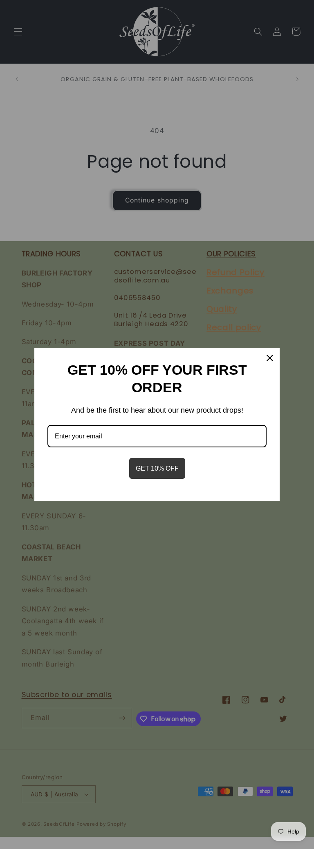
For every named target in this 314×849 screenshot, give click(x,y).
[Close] (270, 358)
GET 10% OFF (157, 468)
